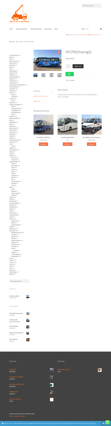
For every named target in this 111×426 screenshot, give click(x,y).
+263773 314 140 (74, 34)
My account (48, 29)
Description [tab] (36, 91)
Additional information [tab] (40, 96)
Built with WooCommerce (17, 416)
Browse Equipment (21, 29)
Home (11, 29)
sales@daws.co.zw (97, 34)
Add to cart (78, 66)
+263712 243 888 (83, 34)
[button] (58, 52)
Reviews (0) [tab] (36, 101)
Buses (21, 41)
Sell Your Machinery (36, 29)
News (56, 29)
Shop (17, 41)
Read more (43, 144)
